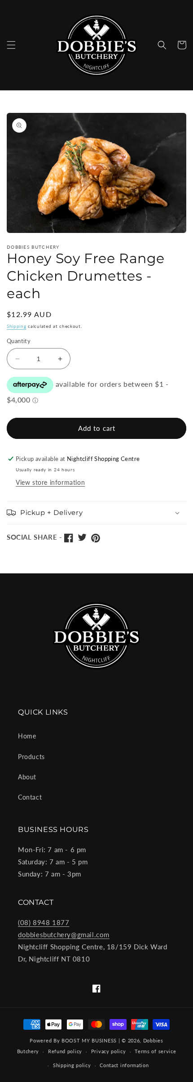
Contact (30, 797)
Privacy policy (108, 1051)
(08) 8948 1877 (43, 922)
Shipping (16, 326)
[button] (11, 45)
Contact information (124, 1065)
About (27, 777)
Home (27, 736)
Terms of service (155, 1051)
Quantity (19, 340)
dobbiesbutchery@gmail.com (64, 934)
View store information (50, 482)
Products (31, 756)
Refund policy (65, 1051)
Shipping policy (72, 1065)
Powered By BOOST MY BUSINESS (73, 1040)
